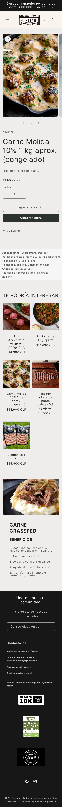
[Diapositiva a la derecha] (38, 123)
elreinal (18, 798)
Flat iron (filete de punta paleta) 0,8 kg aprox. (45, 401)
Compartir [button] (13, 230)
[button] (7, 20)
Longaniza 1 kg (16, 456)
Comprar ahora (31, 217)
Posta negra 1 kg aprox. (46, 338)
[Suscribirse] (51, 626)
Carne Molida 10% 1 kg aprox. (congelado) (16, 399)
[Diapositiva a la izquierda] (23, 123)
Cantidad (8, 187)
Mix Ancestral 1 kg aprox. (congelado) (16, 342)
